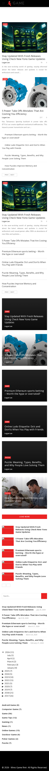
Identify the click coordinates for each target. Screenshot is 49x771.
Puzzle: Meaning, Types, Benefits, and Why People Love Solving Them (23, 274)
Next (12, 175)
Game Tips (7, 717)
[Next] (8, 585)
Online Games (8, 730)
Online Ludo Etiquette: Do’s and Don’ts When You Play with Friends (24, 263)
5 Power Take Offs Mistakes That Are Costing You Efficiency (23, 112)
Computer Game (10, 709)
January (10, 667)
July (9, 655)
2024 (7, 674)
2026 (7, 652)
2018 (7, 692)
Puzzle (7, 457)
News (5, 79)
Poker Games (8, 738)
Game (5, 24)
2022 (7, 680)
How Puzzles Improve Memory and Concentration (19, 285)
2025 (7, 671)
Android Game (9, 705)
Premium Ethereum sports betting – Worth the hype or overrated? (23, 253)
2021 (7, 683)
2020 (7, 686)
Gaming (5, 722)
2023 (7, 677)
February (11, 664)
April (9, 658)
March (10, 661)
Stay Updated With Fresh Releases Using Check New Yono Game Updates (23, 57)
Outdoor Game (9, 734)
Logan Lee (6, 62)
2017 (7, 696)
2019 (7, 689)
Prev (6, 175)
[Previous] (4, 585)
